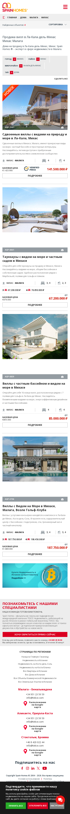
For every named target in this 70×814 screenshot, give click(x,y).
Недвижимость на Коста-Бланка (35, 607)
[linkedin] (32, 708)
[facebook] (22, 708)
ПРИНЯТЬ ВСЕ (16, 805)
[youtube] (44, 708)
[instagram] (27, 708)
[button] (65, 107)
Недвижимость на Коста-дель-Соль (35, 604)
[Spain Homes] (15, 7)
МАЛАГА (34, 17)
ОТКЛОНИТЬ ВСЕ (38, 805)
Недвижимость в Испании (35, 600)
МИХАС (45, 17)
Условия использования (29, 719)
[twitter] (38, 708)
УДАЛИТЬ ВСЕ (61, 78)
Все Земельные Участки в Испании (35, 622)
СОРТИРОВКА (56, 24)
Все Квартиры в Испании (35, 611)
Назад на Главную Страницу (35, 596)
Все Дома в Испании (35, 614)
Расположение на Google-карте (37, 644)
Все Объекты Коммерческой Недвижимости (35, 618)
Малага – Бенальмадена (35, 629)
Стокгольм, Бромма (35, 677)
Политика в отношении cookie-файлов (47, 721)
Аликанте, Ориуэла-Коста (35, 653)
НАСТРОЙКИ (57, 805)
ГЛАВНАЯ (12, 17)
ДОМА (23, 17)
